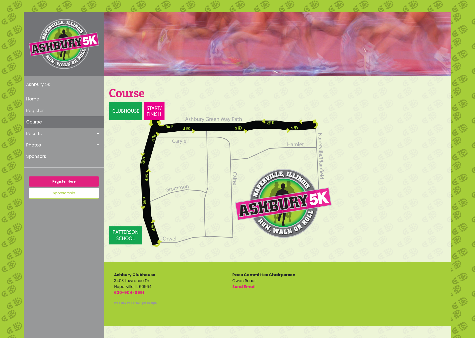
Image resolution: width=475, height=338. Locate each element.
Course (34, 122)
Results (34, 134)
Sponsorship (64, 193)
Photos (33, 145)
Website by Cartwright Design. (135, 303)
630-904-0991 (129, 292)
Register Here (64, 181)
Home (32, 99)
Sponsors (36, 156)
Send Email (244, 287)
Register (35, 111)
